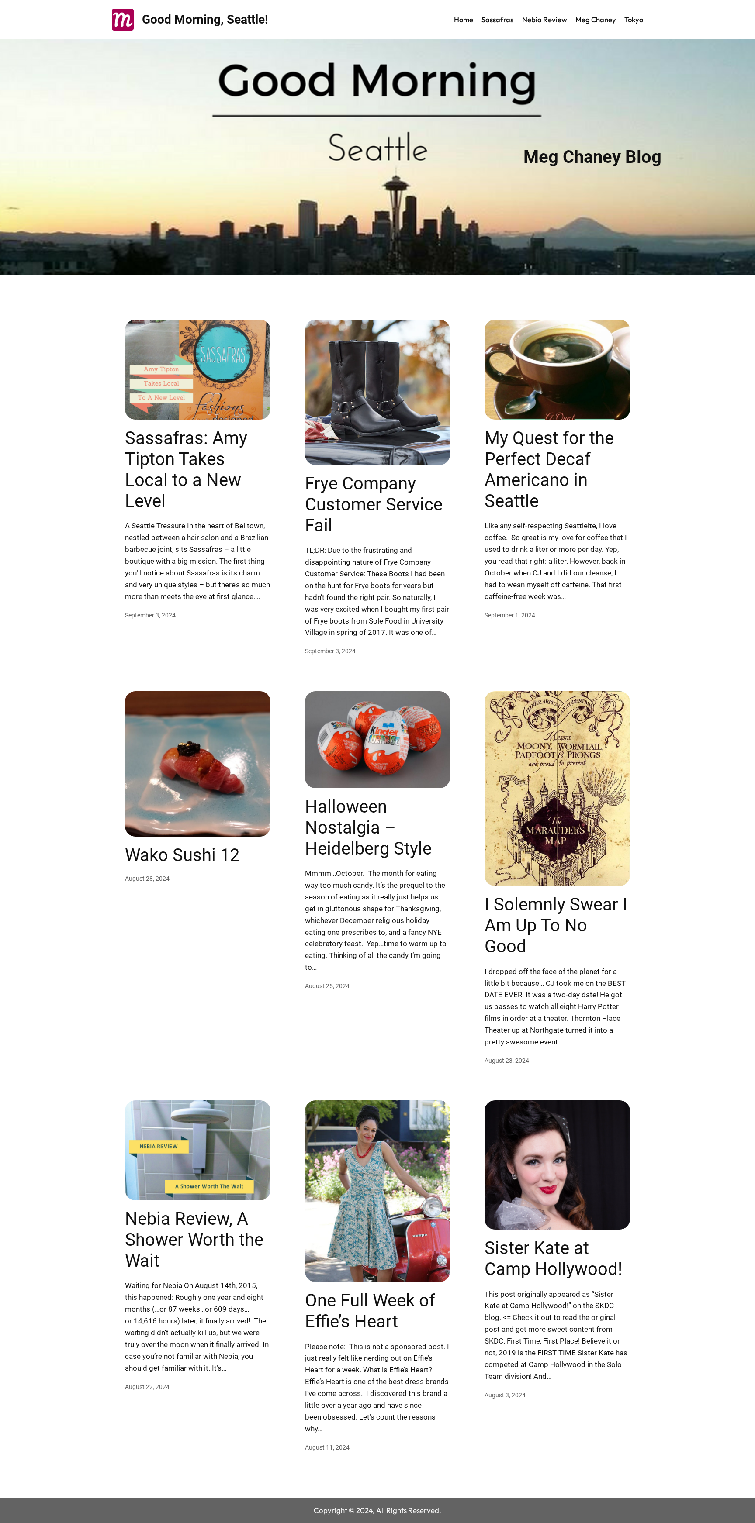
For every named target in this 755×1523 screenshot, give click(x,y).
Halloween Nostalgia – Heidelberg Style (368, 827)
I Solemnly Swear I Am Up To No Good (556, 925)
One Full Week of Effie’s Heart (370, 1311)
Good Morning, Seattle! (205, 19)
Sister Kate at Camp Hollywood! (553, 1258)
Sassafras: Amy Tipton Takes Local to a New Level (186, 469)
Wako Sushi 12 (182, 855)
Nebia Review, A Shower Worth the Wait (194, 1240)
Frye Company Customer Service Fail (374, 504)
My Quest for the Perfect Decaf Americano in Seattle (549, 469)
